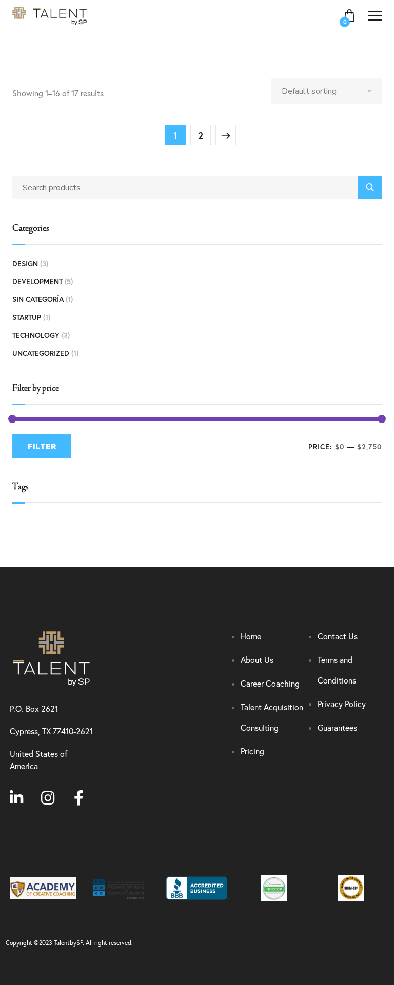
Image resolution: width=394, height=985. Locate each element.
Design (25, 263)
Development (37, 281)
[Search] (370, 187)
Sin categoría (38, 299)
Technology (36, 335)
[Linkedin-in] (16, 797)
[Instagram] (47, 797)
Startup (26, 317)
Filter (42, 446)
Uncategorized (40, 353)
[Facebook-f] (79, 797)
